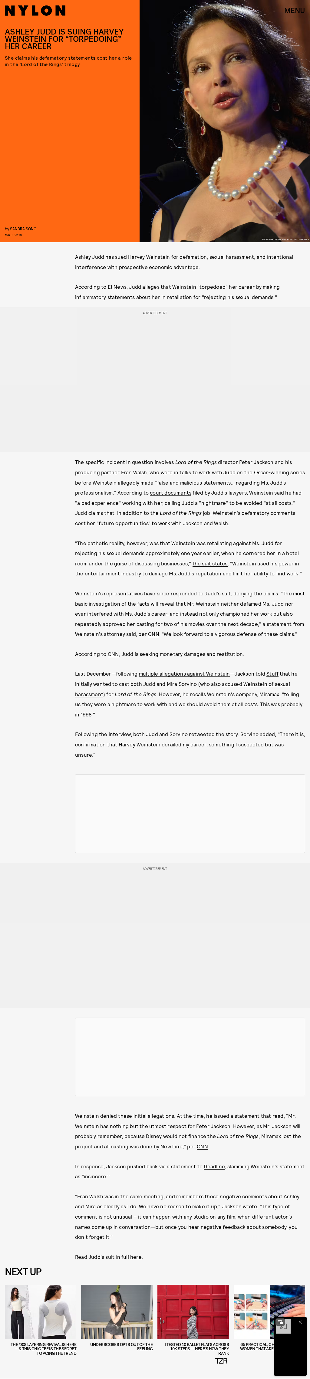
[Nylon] (35, 10)
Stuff (272, 673)
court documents (170, 492)
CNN (153, 634)
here (136, 1257)
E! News (117, 287)
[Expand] (280, 1322)
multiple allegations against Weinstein (184, 673)
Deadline (214, 1166)
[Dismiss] (300, 1322)
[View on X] (190, 813)
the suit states (210, 563)
